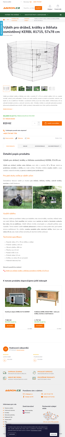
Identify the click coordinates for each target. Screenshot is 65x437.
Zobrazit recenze (20, 350)
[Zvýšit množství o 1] (38, 122)
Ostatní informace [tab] (40, 146)
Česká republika (29, 410)
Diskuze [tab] (25, 146)
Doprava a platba (7, 2)
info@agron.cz (29, 394)
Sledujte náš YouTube (49, 397)
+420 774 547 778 (10, 133)
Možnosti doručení (10, 118)
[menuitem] (13, 14)
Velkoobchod (8, 424)
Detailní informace (7, 109)
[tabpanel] (17, 307)
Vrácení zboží (8, 419)
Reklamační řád (8, 417)
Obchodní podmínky (10, 415)
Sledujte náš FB (29, 397)
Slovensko (27, 412)
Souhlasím (53, 434)
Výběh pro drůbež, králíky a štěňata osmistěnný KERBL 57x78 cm (27, 271)
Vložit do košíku (53, 123)
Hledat (38, 8)
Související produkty (53, 146)
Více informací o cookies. (36, 430)
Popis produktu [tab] (10, 146)
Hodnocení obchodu (10, 410)
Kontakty (7, 412)
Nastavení (12, 434)
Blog (6, 422)
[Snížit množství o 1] (38, 124)
